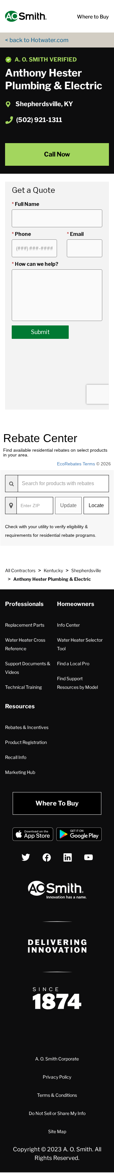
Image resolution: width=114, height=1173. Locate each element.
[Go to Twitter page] (26, 857)
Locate (96, 505)
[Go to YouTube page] (88, 857)
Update (68, 505)
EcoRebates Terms (76, 463)
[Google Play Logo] (79, 835)
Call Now (57, 154)
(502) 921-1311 (39, 120)
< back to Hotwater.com (36, 40)
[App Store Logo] (32, 835)
